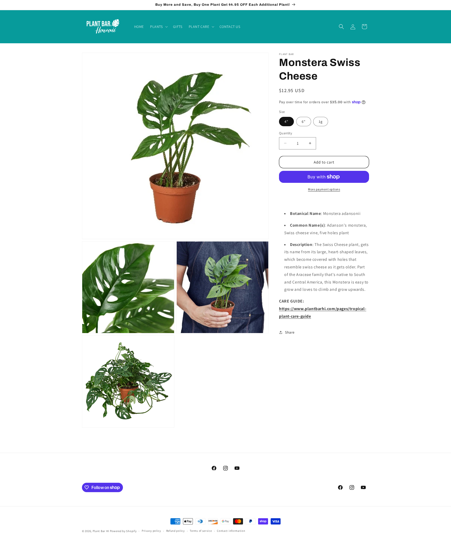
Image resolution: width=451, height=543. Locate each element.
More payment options (324, 189)
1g (321, 121)
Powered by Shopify (123, 531)
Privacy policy (151, 531)
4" (286, 121)
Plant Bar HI (101, 531)
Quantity (285, 133)
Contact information (231, 531)
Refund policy (175, 531)
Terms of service (201, 531)
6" (304, 121)
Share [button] (290, 332)
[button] (158, 26)
